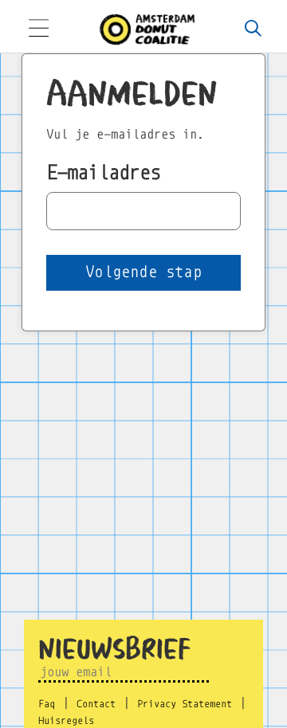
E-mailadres (103, 172)
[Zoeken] (253, 29)
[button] (143, 273)
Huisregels (66, 720)
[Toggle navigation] (38, 29)
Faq (46, 704)
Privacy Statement (184, 704)
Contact (96, 704)
